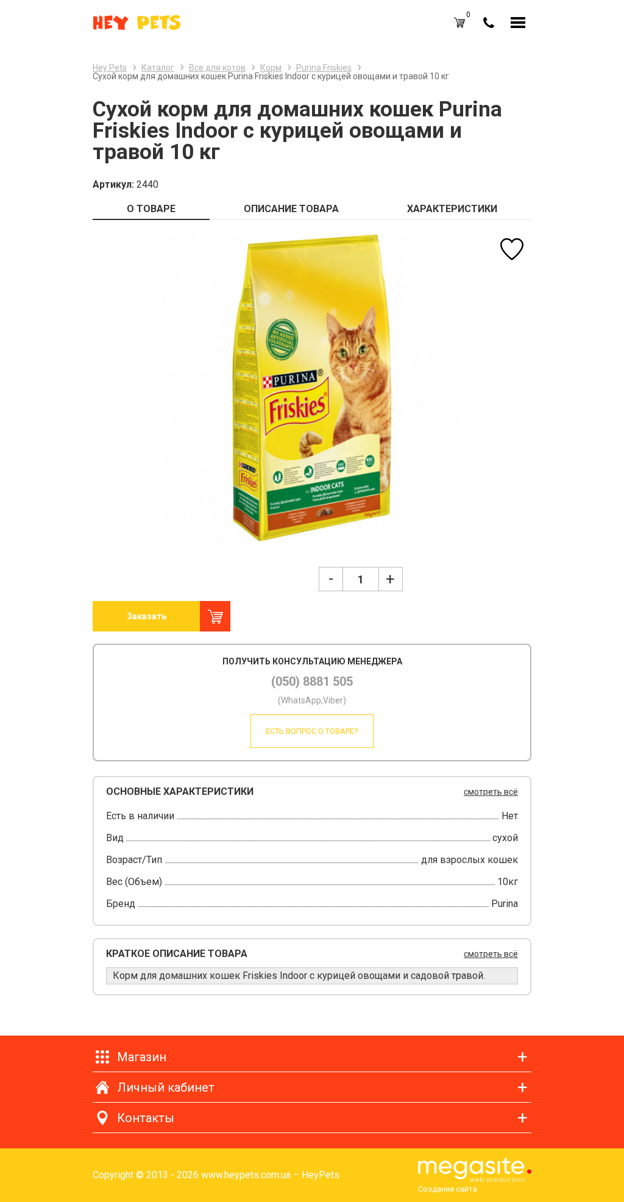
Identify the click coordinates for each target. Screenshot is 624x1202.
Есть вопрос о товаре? (312, 731)
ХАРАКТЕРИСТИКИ (452, 209)
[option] (312, 387)
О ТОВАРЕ (151, 209)
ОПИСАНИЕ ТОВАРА (291, 209)
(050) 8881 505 (312, 681)
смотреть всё (491, 792)
